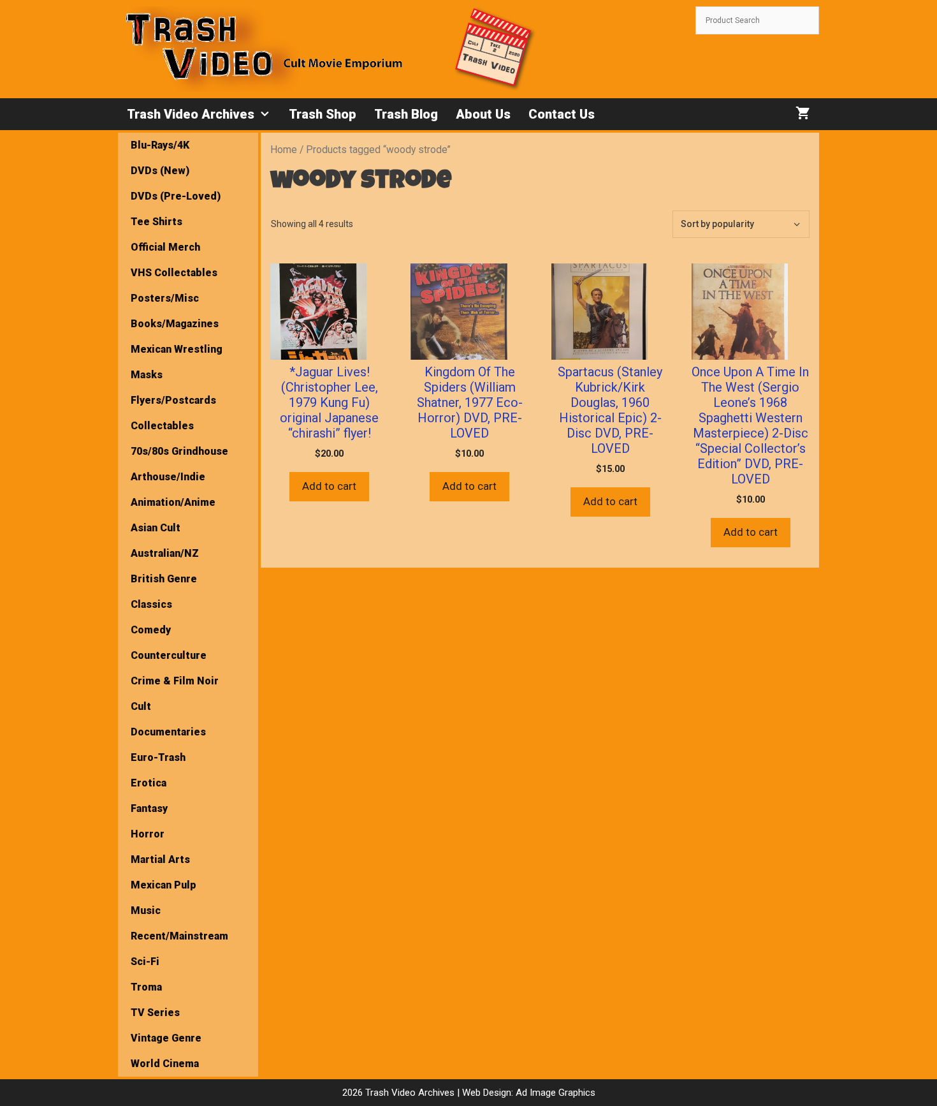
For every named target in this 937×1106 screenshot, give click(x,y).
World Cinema (165, 1064)
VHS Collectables (174, 273)
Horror (147, 834)
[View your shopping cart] (803, 114)
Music (146, 910)
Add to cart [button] (329, 486)
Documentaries (168, 732)
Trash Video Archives (190, 114)
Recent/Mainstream (179, 936)
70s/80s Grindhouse (179, 451)
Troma (146, 987)
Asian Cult (155, 528)
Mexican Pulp (163, 885)
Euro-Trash (158, 757)
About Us (483, 114)
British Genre (164, 579)
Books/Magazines (175, 324)
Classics (151, 604)
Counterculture (169, 655)
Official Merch (165, 247)
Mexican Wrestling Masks (176, 362)
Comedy (151, 630)
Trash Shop (322, 114)
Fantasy (149, 808)
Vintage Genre (166, 1038)
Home (283, 150)
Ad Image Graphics (554, 1092)
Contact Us (561, 114)
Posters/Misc (165, 298)
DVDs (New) (160, 171)
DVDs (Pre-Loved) (176, 196)
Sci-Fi (145, 961)
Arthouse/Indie (168, 477)
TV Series (155, 1012)
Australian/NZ (165, 553)
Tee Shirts (156, 222)
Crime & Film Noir (175, 681)
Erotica (148, 783)
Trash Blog (406, 114)
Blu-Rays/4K (160, 145)
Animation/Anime (173, 502)
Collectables (162, 426)
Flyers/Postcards (173, 400)
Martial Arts (160, 859)
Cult (141, 706)
